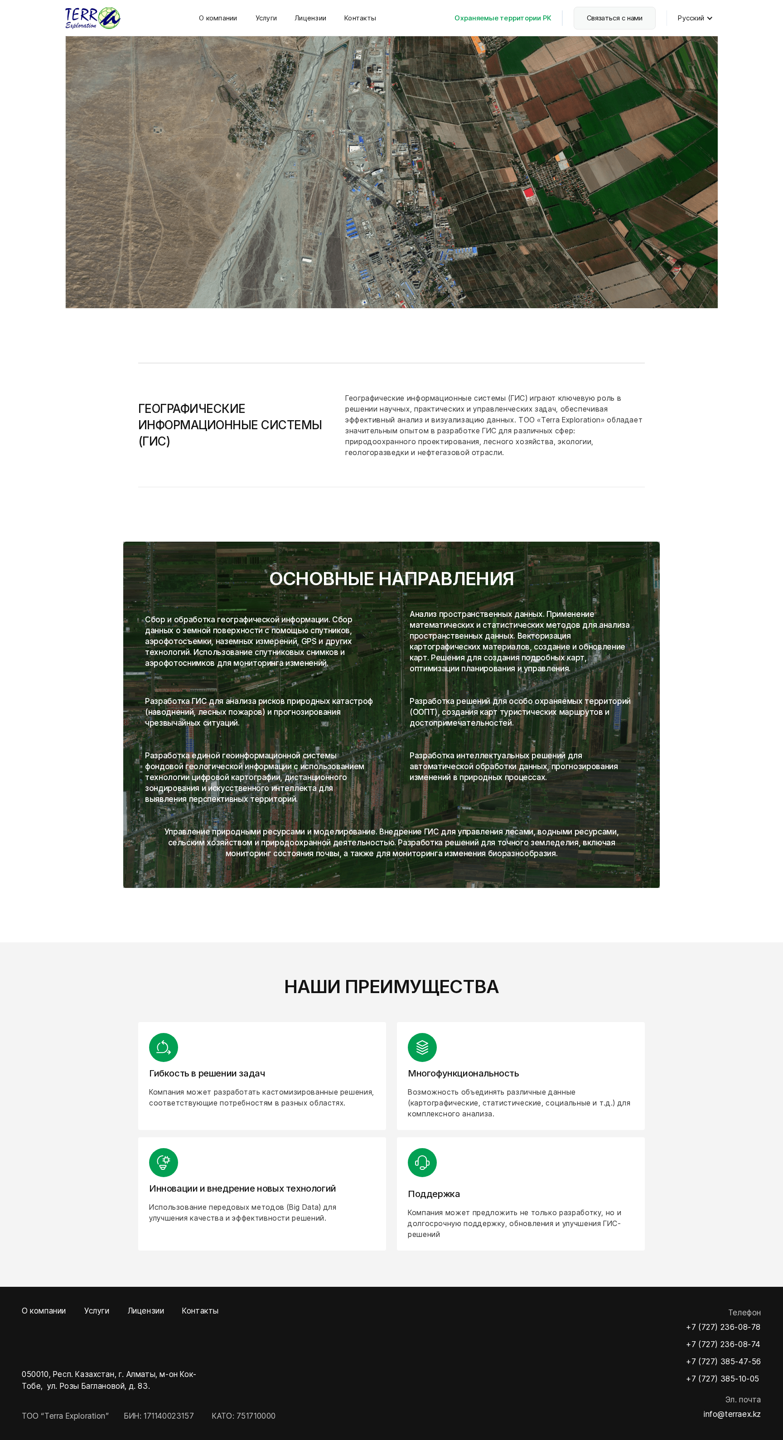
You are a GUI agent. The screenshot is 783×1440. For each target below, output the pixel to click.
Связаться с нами (615, 18)
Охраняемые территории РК (502, 18)
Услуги (266, 18)
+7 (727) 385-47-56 (723, 1361)
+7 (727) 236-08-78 (723, 1327)
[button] (698, 18)
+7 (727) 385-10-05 (722, 1378)
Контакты (360, 18)
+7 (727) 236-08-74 (723, 1344)
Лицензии (310, 18)
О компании (218, 18)
